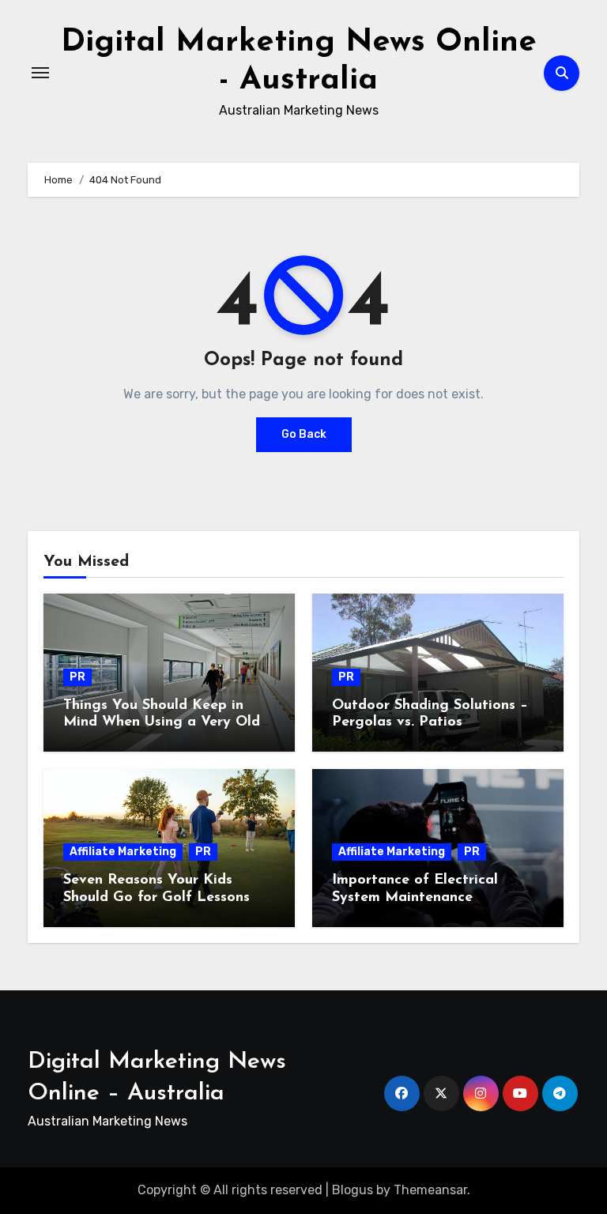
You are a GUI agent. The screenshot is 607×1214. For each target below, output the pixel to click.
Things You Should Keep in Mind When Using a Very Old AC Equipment (161, 723)
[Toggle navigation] (40, 72)
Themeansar (430, 1189)
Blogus (352, 1189)
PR (77, 677)
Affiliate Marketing (123, 851)
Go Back (303, 434)
